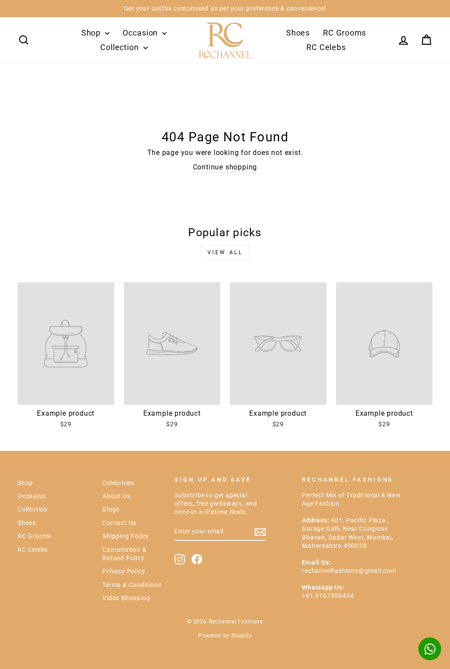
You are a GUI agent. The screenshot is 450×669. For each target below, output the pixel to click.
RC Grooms (344, 32)
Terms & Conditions (131, 584)
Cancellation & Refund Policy (124, 553)
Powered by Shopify (224, 636)
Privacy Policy (123, 571)
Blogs (111, 509)
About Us (116, 496)
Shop (92, 32)
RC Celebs (326, 47)
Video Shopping (126, 597)
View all (225, 252)
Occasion (141, 32)
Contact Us (119, 522)
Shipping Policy (125, 536)
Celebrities (118, 482)
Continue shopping (225, 167)
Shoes (298, 32)
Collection (120, 47)
